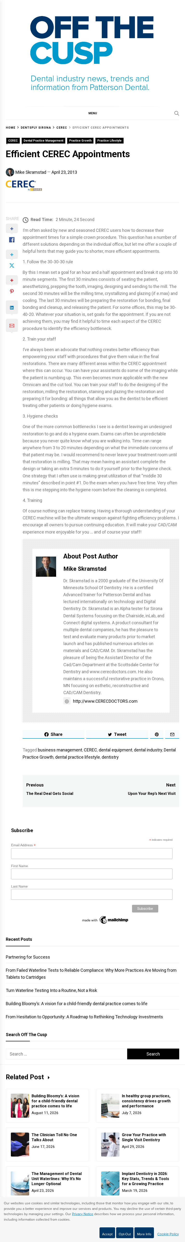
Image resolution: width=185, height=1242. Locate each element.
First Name (19, 866)
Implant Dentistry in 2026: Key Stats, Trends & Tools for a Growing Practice (145, 1178)
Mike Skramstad (30, 172)
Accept (107, 1234)
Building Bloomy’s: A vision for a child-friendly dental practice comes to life (76, 1003)
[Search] (176, 113)
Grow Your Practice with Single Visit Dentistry (144, 1137)
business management (60, 749)
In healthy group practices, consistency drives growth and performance (146, 1101)
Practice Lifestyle (109, 140)
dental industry (148, 749)
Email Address (23, 845)
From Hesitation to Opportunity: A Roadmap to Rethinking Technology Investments (84, 1016)
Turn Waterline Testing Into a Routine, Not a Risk (51, 990)
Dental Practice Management (43, 140)
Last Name (19, 886)
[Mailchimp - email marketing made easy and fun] (105, 924)
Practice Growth (80, 140)
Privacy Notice (82, 1214)
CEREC (13, 140)
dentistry (110, 757)
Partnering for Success (28, 957)
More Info (144, 1234)
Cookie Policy (168, 1234)
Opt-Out (125, 1234)
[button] (92, 113)
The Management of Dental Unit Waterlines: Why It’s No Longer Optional (57, 1178)
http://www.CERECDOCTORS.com (105, 701)
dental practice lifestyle (77, 757)
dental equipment (115, 749)
